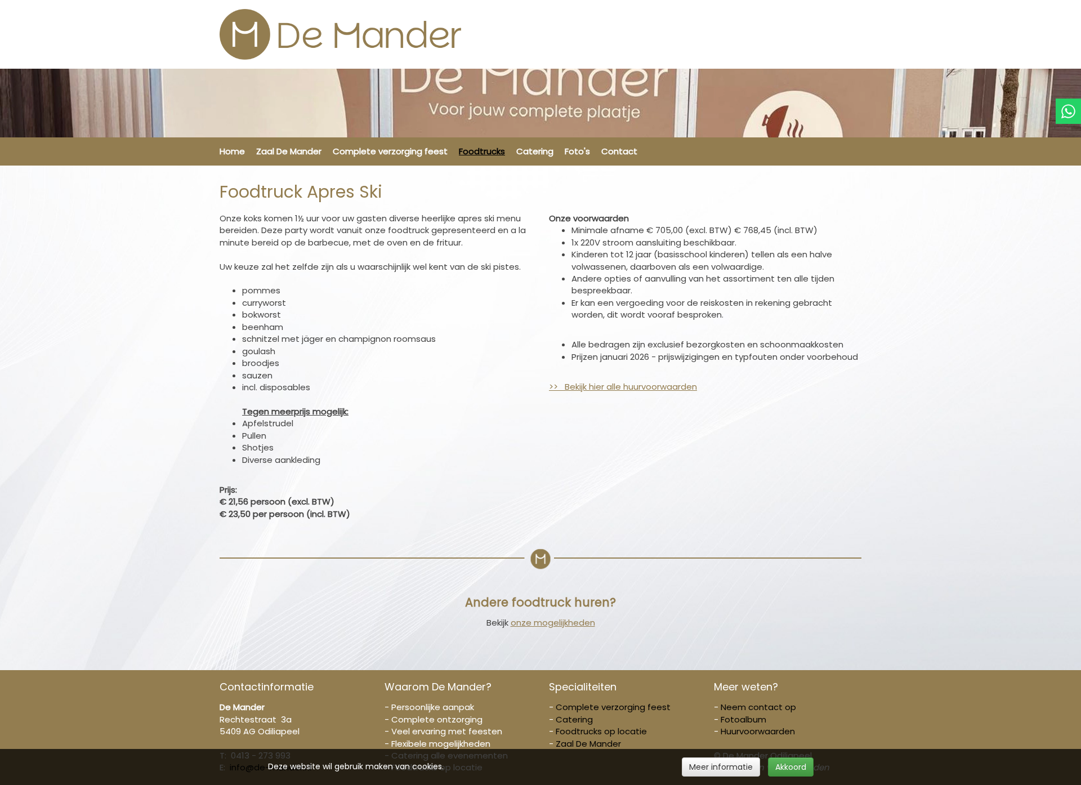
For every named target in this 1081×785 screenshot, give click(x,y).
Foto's (577, 151)
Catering (534, 151)
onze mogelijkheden (553, 622)
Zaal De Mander (288, 151)
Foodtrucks (482, 151)
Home (232, 151)
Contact (619, 151)
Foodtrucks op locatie (601, 731)
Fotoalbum (743, 719)
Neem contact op (758, 707)
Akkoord (790, 767)
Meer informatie (721, 767)
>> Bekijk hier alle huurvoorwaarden (623, 386)
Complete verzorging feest (390, 151)
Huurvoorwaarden (758, 731)
